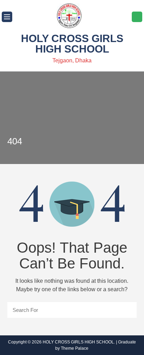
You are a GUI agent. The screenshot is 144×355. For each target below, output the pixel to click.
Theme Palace (74, 348)
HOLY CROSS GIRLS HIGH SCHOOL (72, 44)
